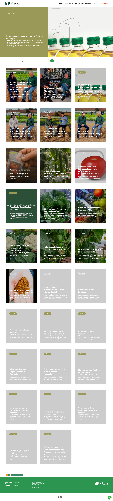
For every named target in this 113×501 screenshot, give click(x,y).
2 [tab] (57, 55)
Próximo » (19, 475)
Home (60, 3)
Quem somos (8, 482)
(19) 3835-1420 (35, 487)
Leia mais (10, 50)
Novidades (81, 3)
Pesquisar (52, 60)
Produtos (74, 3)
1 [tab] (55, 55)
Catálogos (16, 484)
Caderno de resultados (19, 487)
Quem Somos (67, 3)
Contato (94, 3)
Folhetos (16, 485)
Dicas (8, 61)
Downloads (88, 3)
